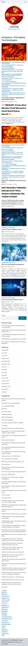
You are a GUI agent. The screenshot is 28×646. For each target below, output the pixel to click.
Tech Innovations (6, 88)
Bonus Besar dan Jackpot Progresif (11, 403)
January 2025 (5, 383)
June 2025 (4, 369)
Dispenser (4, 609)
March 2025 (5, 378)
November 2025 (6, 361)
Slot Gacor (5, 620)
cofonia (4, 626)
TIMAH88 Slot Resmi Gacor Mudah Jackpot (13, 94)
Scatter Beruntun (7, 80)
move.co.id (5, 602)
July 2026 (4, 352)
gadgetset (4, 629)
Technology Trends (18, 88)
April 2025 (4, 375)
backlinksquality (6, 624)
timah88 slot (5, 633)
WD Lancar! (5, 96)
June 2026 (4, 355)
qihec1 (4, 101)
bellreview (5, 631)
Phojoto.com (5, 605)
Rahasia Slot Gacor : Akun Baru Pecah (12, 78)
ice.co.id (4, 603)
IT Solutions (19, 69)
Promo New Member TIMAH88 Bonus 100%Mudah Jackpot (13, 98)
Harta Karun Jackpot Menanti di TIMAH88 (12, 422)
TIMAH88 (14, 27)
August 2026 (5, 350)
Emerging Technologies (8, 69)
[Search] (25, 2)
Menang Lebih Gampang (8, 76)
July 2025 (4, 366)
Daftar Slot (20, 65)
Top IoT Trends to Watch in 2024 (12, 229)
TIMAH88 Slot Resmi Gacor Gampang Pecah (13, 92)
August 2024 (5, 389)
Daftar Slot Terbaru (7, 66)
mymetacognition (7, 616)
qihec (3, 635)
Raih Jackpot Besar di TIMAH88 (10, 458)
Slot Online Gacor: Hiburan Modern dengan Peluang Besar (14, 84)
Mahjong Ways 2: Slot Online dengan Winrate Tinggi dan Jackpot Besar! (12, 75)
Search (4, 315)
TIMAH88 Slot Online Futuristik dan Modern (13, 552)
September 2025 (6, 364)
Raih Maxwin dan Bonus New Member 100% (13, 461)
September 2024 (6, 386)
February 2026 (5, 358)
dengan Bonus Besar (7, 414)
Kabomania (5, 611)
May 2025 (4, 372)
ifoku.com (4, 594)
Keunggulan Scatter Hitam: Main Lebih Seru (12, 72)
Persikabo (4, 615)
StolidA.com (5, 607)
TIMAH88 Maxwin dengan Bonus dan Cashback (14, 339)
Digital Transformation (8, 68)
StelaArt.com (5, 598)
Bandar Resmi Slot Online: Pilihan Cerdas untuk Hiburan (13, 63)
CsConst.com (5, 596)
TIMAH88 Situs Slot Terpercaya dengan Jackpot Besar (12, 91)
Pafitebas (4, 613)
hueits (3, 628)
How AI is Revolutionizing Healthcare (13, 264)
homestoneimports (7, 618)
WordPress (5, 644)
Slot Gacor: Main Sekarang (9, 81)
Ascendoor (10, 642)
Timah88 (4, 590)
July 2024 (4, 392)
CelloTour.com (6, 600)
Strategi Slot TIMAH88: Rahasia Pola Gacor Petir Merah (13, 86)
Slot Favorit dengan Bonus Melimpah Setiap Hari (14, 471)
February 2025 (5, 380)
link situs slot (5, 622)
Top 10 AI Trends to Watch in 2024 (12, 299)
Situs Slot (4, 592)
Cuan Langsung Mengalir (9, 65)
